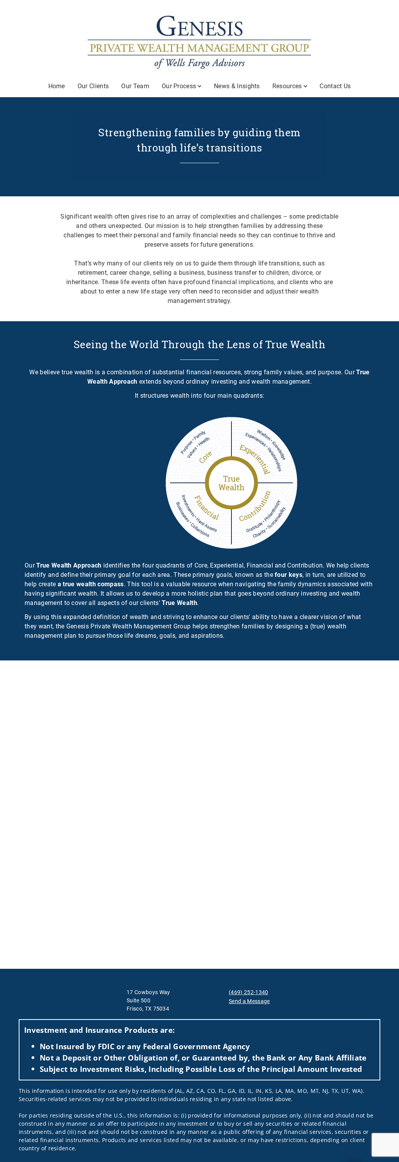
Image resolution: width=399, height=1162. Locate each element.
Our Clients (93, 86)
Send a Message (249, 1001)
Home (56, 86)
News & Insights (237, 86)
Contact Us (335, 86)
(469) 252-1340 (248, 992)
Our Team (135, 86)
